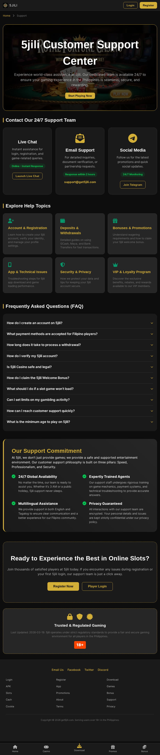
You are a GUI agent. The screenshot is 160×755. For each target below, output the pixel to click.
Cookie (10, 706)
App (58, 686)
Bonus (110, 693)
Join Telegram (132, 184)
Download (112, 679)
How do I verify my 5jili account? (32, 356)
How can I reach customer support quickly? (41, 411)
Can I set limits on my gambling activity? (38, 400)
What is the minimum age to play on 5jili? (38, 422)
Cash (9, 699)
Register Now (63, 586)
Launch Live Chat (27, 176)
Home (6, 15)
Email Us (58, 669)
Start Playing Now (80, 95)
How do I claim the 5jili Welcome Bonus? (38, 378)
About (59, 699)
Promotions (63, 693)
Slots (9, 693)
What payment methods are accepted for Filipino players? (52, 334)
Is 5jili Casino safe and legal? (29, 367)
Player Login (97, 586)
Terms (59, 706)
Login (130, 5)
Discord (103, 669)
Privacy (111, 706)
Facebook (74, 669)
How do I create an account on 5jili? (34, 323)
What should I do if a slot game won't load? (40, 389)
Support (111, 699)
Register (148, 5)
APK (8, 686)
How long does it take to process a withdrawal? (44, 345)
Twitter (89, 669)
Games (111, 686)
